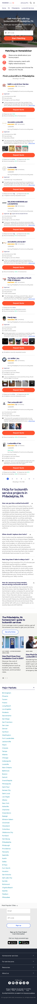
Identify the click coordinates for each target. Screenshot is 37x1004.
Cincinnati (6, 823)
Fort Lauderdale (8, 738)
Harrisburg (6, 839)
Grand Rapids (7, 780)
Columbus (6, 829)
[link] (18, 87)
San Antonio (6, 875)
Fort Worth (6, 868)
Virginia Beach (7, 888)
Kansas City (6, 790)
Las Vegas (6, 797)
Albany (4, 800)
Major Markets (9, 687)
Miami (4, 745)
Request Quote (18, 110)
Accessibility (27, 989)
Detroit (4, 777)
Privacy (8, 989)
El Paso (4, 865)
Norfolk (4, 881)
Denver (5, 729)
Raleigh (5, 816)
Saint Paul (5, 787)
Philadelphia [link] (16, 8)
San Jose (5, 725)
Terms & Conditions (29, 993)
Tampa (4, 751)
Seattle (5, 891)
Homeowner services (10, 956)
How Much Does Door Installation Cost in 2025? (13, 657)
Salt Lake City (7, 878)
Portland (5, 836)
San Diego (6, 719)
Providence (6, 849)
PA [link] (9, 8)
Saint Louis (6, 793)
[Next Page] (34, 479)
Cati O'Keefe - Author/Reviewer (11, 651)
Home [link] (4, 8)
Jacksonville (6, 742)
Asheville (5, 806)
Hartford (5, 732)
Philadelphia (6, 842)
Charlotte (5, 810)
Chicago (5, 758)
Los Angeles (6, 709)
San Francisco (7, 722)
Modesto (5, 712)
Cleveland (6, 826)
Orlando (5, 748)
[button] (5, 148)
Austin (4, 858)
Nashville (5, 855)
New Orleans (7, 768)
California (13, 989)
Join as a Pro (24, 3)
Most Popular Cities (9, 905)
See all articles (10, 632)
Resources (6, 967)
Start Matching (18, 38)
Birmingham (6, 693)
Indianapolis (6, 761)
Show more (32, 105)
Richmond (6, 884)
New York (5, 803)
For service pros (8, 962)
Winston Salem (7, 819)
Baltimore (5, 771)
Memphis (5, 852)
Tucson (4, 699)
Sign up (18, 925)
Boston (4, 774)
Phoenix (5, 696)
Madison (5, 894)
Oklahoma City (7, 832)
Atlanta (4, 755)
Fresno (4, 703)
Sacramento (6, 716)
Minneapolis (6, 784)
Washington (6, 735)
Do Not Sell (20, 989)
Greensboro (6, 813)
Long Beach (6, 706)
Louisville (5, 764)
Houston (5, 871)
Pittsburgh (6, 845)
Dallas (4, 862)
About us (5, 973)
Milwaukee (6, 897)
